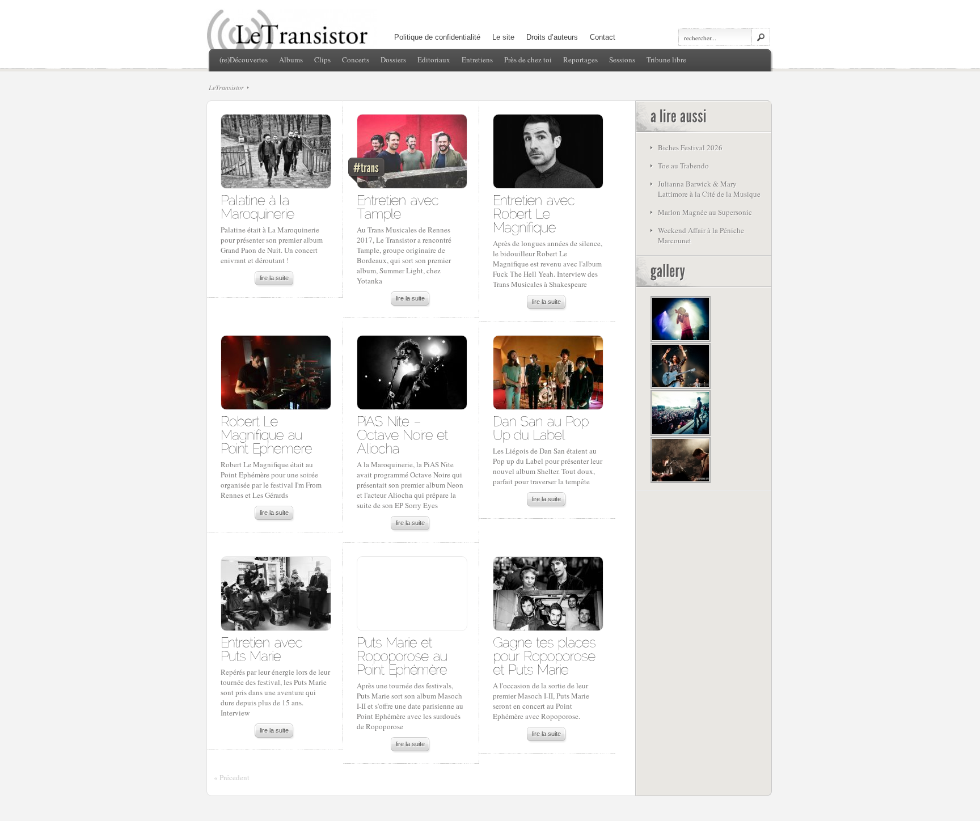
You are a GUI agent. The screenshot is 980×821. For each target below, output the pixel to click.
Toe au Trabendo (683, 165)
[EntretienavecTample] (399, 206)
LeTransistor (226, 87)
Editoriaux (433, 59)
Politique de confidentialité (437, 37)
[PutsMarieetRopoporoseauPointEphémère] (404, 655)
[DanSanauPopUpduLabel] (542, 427)
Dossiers (393, 59)
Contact (602, 37)
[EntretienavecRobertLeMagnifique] (535, 212)
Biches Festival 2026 (690, 147)
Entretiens (477, 59)
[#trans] (411, 154)
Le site (503, 37)
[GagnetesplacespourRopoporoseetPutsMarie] (546, 655)
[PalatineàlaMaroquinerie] (257, 206)
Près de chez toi (528, 59)
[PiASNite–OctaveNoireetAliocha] (404, 434)
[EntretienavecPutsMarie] (263, 648)
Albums (291, 59)
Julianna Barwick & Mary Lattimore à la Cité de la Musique (709, 189)
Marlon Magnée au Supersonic (705, 212)
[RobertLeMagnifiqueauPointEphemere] (266, 434)
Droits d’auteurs (552, 37)
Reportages (580, 59)
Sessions (622, 59)
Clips (322, 59)
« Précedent (232, 777)
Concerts (355, 59)
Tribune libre (666, 59)
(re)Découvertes (243, 59)
